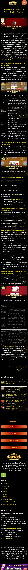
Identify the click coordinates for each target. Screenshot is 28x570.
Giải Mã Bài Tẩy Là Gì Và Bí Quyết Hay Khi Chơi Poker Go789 (16, 395)
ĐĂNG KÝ (5, 483)
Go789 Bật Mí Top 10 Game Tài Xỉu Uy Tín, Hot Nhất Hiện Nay (16, 407)
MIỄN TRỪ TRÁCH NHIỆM (9, 504)
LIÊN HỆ (5, 496)
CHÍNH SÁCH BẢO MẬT (9, 499)
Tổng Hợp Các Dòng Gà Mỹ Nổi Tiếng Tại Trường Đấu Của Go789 (15, 388)
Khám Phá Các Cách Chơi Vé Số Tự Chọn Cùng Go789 (15, 382)
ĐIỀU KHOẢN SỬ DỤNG (9, 502)
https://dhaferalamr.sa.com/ (13, 528)
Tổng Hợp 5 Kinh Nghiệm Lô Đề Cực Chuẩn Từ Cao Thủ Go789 (15, 401)
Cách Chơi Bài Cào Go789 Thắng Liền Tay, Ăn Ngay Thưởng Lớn (21, 368)
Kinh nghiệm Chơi (14, 7)
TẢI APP (5, 494)
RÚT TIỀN (5, 491)
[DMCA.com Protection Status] (3, 474)
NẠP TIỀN (5, 489)
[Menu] (2, 2)
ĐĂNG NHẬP (6, 486)
